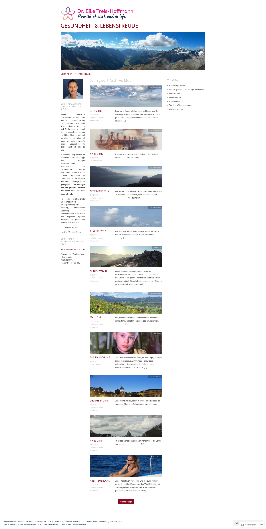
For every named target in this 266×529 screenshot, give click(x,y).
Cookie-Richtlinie (79, 524)
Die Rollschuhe (100, 357)
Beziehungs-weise (177, 85)
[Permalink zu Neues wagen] (126, 257)
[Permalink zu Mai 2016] (126, 303)
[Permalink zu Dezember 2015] (126, 386)
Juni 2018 (96, 110)
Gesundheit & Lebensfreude (99, 25)
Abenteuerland (100, 480)
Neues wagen (98, 271)
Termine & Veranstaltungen (180, 105)
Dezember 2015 (99, 400)
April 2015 (96, 440)
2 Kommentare (95, 364)
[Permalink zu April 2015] (126, 427)
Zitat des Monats (155, 87)
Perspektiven (157, 247)
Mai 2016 (95, 317)
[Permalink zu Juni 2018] (126, 97)
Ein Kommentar (96, 160)
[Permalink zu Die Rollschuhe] (126, 343)
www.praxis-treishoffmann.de (73, 249)
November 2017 (99, 191)
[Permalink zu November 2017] (126, 177)
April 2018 (96, 154)
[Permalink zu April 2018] (126, 140)
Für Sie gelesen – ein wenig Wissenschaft (186, 89)
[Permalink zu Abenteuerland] (126, 466)
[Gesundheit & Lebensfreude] (133, 52)
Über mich (66, 74)
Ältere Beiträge (126, 501)
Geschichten (157, 333)
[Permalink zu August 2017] (126, 217)
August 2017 (98, 231)
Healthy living (175, 97)
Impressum (84, 74)
